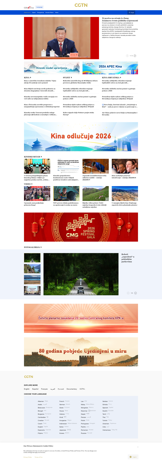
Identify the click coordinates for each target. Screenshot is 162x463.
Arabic (42, 404)
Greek (64, 408)
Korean (64, 433)
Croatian (43, 420)
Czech (42, 424)
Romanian (87, 430)
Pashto (85, 427)
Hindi (62, 417)
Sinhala (107, 404)
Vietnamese (110, 430)
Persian (86, 417)
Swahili (108, 411)
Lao (84, 401)
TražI (132, 12)
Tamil (106, 414)
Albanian (43, 401)
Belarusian (45, 408)
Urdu (106, 427)
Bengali (42, 411)
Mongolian (87, 408)
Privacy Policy (28, 457)
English (26, 389)
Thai (106, 417)
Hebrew (64, 414)
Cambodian (43, 417)
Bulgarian (44, 414)
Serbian (108, 401)
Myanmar (88, 411)
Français (44, 389)
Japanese (65, 430)
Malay (87, 404)
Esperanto (44, 430)
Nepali (85, 414)
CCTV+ (82, 389)
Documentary (72, 389)
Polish (85, 420)
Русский (61, 389)
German (64, 404)
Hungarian (65, 420)
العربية (52, 389)
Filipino (43, 433)
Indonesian (68, 424)
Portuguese (88, 424)
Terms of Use (38, 457)
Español (35, 389)
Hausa (63, 411)
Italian (64, 427)
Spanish (108, 408)
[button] (127, 55)
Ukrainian (109, 424)
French (64, 401)
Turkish (107, 420)
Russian (86, 433)
